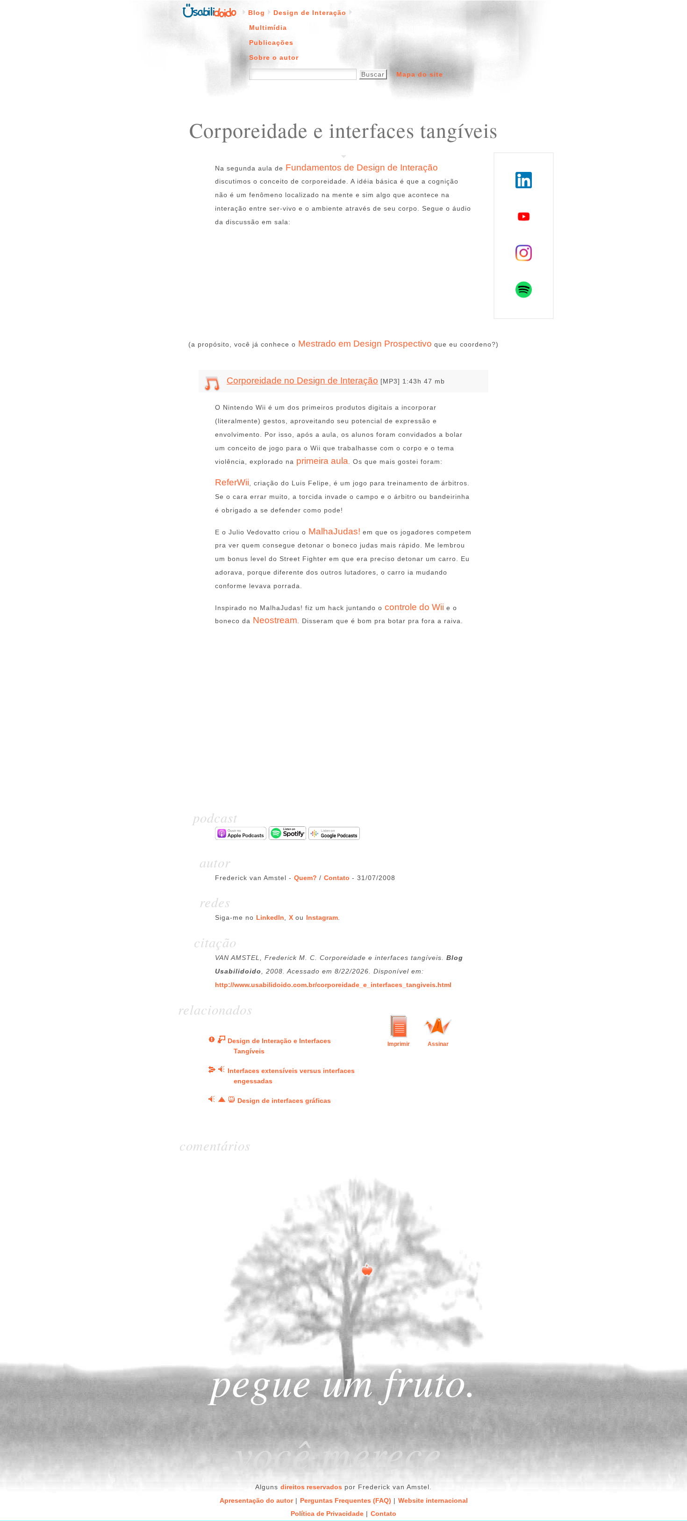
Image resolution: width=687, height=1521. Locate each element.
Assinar (438, 1044)
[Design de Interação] (211, 1070)
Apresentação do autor (256, 1500)
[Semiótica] (221, 1100)
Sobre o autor (274, 57)
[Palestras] (211, 1041)
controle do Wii (414, 607)
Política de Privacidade (327, 1513)
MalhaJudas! (334, 531)
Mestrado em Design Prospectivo (365, 343)
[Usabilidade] (231, 1100)
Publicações (271, 42)
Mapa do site (419, 74)
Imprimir (398, 1044)
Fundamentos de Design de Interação (362, 167)
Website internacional (433, 1500)
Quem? (305, 877)
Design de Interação (309, 12)
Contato (337, 877)
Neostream (275, 620)
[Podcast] (221, 1070)
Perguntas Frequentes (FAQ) (345, 1500)
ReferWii (232, 482)
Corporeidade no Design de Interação (302, 380)
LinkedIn (270, 917)
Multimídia (268, 27)
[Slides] (221, 1041)
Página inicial (209, 10)
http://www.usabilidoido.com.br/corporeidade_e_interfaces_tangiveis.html (333, 984)
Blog (256, 12)
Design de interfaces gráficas (284, 1100)
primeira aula (322, 461)
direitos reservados (311, 1487)
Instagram (322, 917)
